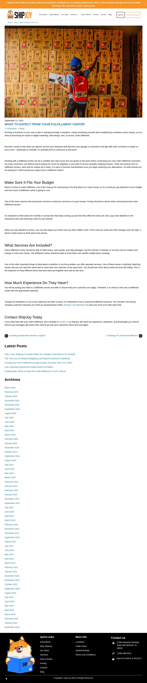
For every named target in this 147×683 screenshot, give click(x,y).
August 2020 (10, 593)
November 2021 (12, 533)
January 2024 (11, 486)
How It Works (86, 14)
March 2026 (10, 388)
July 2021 (9, 546)
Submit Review (82, 650)
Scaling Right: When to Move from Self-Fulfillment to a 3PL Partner (35, 371)
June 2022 (9, 512)
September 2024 (12, 456)
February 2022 (11, 524)
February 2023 (11, 490)
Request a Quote (132, 15)
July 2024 (9, 465)
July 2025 (9, 417)
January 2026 (11, 396)
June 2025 (9, 422)
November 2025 (12, 405)
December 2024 (12, 447)
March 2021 (10, 563)
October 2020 (11, 584)
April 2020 (9, 610)
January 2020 (11, 623)
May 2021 (9, 554)
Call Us (120, 15)
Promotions (43, 14)
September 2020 (12, 589)
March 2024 (10, 477)
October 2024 (11, 452)
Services (74, 14)
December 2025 (12, 400)
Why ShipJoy (54, 14)
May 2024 (9, 473)
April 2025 (9, 430)
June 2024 (9, 469)
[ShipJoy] (19, 17)
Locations (80, 642)
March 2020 (10, 614)
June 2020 (9, 601)
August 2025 (10, 413)
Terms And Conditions (86, 655)
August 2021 (10, 541)
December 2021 (12, 529)
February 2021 (11, 567)
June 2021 (9, 550)
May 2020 (9, 606)
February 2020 (11, 618)
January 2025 (11, 443)
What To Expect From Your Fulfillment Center (45, 124)
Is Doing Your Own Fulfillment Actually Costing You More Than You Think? (38, 363)
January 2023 (11, 494)
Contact (103, 14)
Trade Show (81, 646)
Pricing (95, 14)
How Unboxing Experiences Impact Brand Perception (29, 367)
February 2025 (11, 439)
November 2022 (12, 499)
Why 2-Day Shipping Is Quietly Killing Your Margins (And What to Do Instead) (40, 354)
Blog (110, 14)
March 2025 (10, 435)
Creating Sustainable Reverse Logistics (25, 335)
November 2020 (12, 580)
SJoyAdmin (11, 128)
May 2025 (9, 426)
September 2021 (12, 537)
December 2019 (12, 627)
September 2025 (12, 409)
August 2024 (10, 460)
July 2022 (9, 507)
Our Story (64, 14)
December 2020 (12, 576)
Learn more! (89, 6)
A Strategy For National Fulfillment (123, 335)
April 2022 (9, 516)
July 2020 (9, 597)
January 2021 (11, 571)
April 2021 (9, 559)
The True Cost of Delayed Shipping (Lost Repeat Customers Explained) (37, 358)
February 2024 (11, 482)
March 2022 (10, 520)
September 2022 (12, 503)
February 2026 (11, 392)
